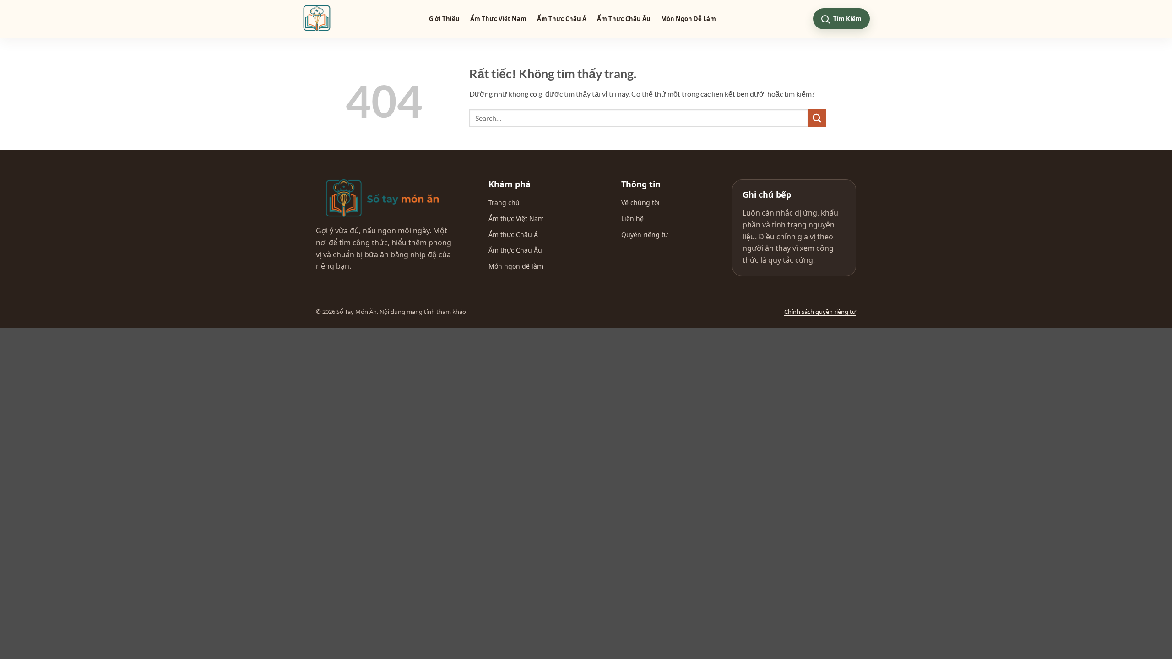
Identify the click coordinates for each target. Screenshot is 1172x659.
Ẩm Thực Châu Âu (624, 19)
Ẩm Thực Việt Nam (498, 19)
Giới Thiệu (444, 19)
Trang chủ (504, 202)
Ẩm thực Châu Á (513, 234)
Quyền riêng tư (644, 234)
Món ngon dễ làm (515, 266)
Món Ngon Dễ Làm (688, 19)
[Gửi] (817, 118)
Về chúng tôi (640, 202)
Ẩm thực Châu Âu (515, 250)
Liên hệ (632, 218)
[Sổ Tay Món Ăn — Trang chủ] (382, 198)
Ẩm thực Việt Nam (516, 218)
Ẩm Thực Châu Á (561, 19)
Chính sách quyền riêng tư (820, 312)
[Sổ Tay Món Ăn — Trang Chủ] (316, 18)
